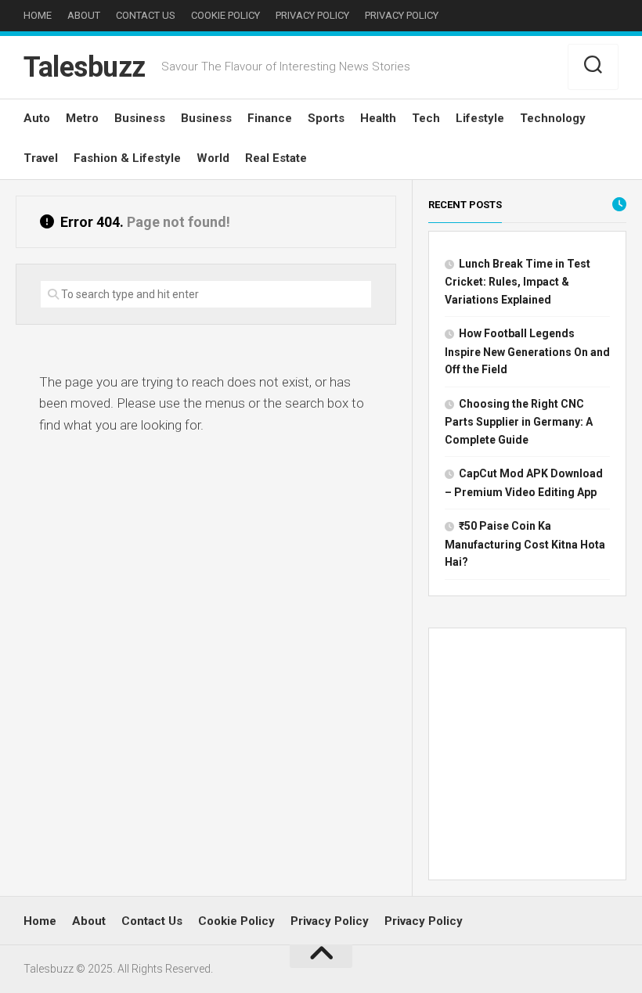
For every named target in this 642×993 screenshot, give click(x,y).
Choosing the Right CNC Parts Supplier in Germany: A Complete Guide (519, 422)
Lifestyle (480, 118)
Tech (426, 118)
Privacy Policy (312, 15)
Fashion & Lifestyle (127, 158)
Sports (326, 118)
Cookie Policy (225, 15)
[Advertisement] (527, 757)
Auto (36, 118)
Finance (269, 118)
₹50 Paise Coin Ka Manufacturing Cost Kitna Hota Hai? (525, 544)
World (213, 158)
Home (37, 15)
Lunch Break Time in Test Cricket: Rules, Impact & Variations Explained (517, 281)
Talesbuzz (84, 67)
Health (378, 118)
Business (139, 118)
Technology (553, 118)
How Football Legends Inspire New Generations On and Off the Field (527, 351)
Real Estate (276, 158)
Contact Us (145, 15)
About (83, 15)
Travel (40, 158)
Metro (82, 118)
